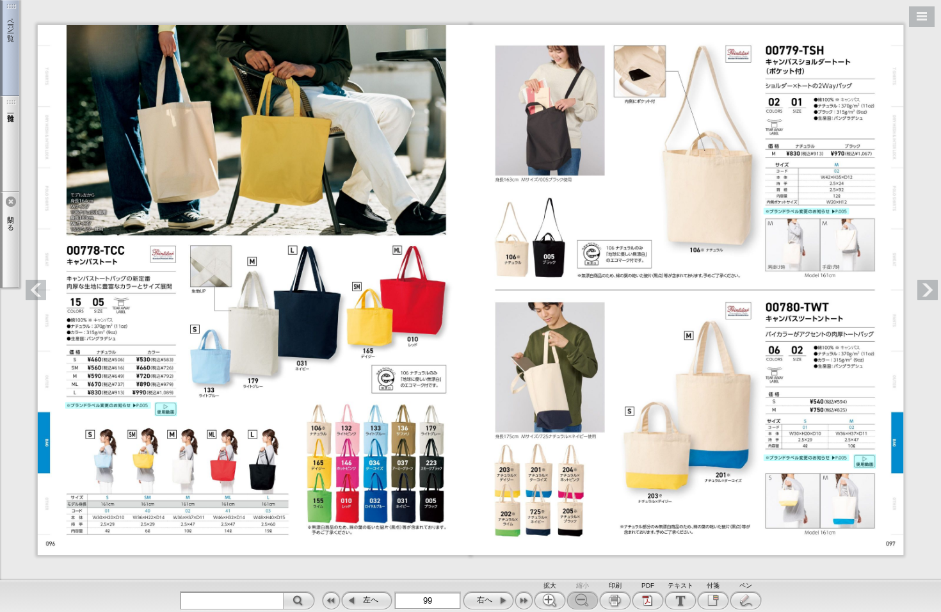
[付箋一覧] (9, 144)
